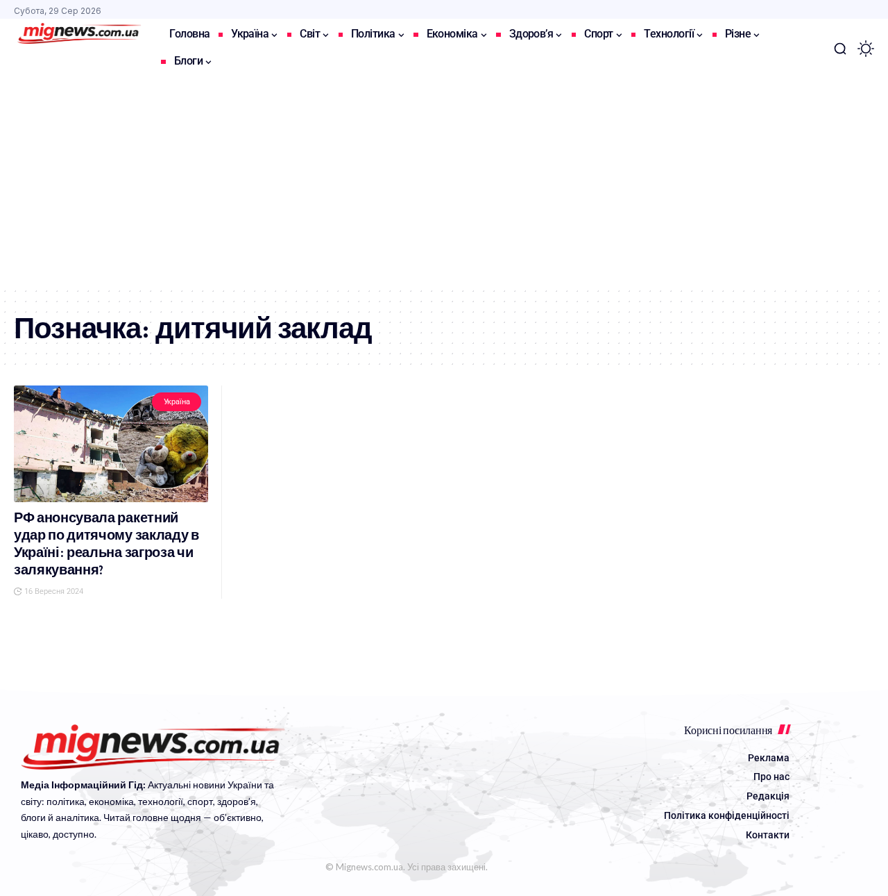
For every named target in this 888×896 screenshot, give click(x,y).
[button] (840, 48)
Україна (177, 401)
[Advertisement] (444, 182)
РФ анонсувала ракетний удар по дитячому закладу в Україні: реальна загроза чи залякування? (106, 543)
